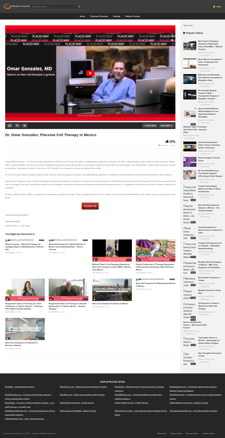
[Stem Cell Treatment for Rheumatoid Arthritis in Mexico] (155, 280)
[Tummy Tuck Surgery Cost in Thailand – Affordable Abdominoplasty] (189, 250)
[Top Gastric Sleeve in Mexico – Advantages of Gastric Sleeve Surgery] (189, 342)
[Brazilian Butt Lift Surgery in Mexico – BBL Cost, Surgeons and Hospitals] (189, 267)
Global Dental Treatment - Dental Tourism (77, 403)
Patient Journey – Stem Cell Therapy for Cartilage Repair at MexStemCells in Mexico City (24, 247)
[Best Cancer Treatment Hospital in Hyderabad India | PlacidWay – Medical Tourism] (189, 45)
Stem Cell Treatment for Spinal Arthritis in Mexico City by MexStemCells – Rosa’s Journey (67, 247)
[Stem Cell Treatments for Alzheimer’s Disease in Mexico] (25, 329)
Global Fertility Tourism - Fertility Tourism (131, 403)
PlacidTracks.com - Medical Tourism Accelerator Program (83, 387)
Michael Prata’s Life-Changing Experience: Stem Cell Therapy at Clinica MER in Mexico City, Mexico (111, 267)
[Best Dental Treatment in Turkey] (189, 282)
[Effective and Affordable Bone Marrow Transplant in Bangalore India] (189, 79)
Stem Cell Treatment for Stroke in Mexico (110, 304)
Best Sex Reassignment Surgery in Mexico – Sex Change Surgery (209, 208)
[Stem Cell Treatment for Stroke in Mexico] (112, 290)
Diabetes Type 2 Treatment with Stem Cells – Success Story (195, 129)
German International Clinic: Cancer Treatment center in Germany (209, 145)
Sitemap (116, 16)
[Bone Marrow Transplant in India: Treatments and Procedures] (189, 63)
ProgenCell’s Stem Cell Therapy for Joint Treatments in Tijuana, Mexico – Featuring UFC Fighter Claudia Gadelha (24, 306)
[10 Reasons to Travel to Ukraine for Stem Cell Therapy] (189, 311)
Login (218, 6)
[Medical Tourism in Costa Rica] (189, 295)
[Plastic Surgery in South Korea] (189, 162)
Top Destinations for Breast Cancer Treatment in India (210, 230)
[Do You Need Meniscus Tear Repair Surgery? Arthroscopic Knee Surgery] (189, 175)
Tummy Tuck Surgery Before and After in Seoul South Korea (209, 189)
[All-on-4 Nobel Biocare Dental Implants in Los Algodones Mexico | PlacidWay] (189, 113)
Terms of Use (176, 433)
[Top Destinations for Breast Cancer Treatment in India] (189, 233)
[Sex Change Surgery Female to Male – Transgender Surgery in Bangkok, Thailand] (189, 94)
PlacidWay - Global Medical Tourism (19, 387)
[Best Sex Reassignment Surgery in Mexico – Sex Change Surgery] (189, 214)
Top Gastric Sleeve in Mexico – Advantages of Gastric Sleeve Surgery (209, 340)
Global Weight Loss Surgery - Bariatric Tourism (189, 403)
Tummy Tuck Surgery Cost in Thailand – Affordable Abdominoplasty (210, 245)
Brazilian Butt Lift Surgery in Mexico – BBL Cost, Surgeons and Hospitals (209, 264)
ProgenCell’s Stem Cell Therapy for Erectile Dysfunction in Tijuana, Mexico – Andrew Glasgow (68, 306)
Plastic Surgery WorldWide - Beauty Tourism (78, 411)
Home (82, 16)
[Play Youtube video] (90, 73)
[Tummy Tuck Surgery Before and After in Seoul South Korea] (189, 193)
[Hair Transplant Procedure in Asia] (189, 359)
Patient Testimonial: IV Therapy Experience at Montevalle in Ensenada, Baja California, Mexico (155, 267)
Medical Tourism (133, 16)
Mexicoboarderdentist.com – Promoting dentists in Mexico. (194, 411)
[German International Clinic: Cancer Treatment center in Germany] (189, 146)
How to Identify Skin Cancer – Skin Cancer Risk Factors (195, 325)
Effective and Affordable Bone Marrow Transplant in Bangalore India (210, 77)
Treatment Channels (99, 16)
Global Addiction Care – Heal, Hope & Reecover (24, 419)
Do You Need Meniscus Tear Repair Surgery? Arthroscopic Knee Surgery (210, 173)
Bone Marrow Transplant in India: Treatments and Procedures (210, 62)
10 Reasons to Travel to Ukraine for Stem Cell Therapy (208, 306)
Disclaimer (162, 433)
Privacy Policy (192, 433)
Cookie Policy (208, 433)
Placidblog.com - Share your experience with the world (82, 395)
